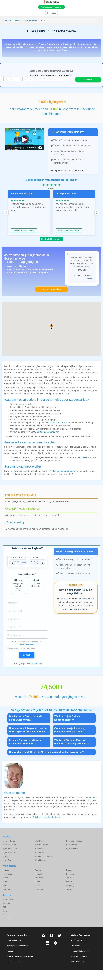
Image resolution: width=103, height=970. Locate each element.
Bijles (16, 20)
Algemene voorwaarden (17, 935)
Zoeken (88, 79)
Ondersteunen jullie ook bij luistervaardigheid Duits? (69, 730)
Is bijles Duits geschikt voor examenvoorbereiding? (25, 742)
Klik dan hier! (36, 663)
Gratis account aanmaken (51, 7)
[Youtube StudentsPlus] (55, 943)
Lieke (84, 457)
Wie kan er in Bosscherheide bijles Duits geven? (25, 718)
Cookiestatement (14, 962)
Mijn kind (18, 585)
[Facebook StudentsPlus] (51, 935)
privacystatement (27, 644)
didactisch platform (56, 423)
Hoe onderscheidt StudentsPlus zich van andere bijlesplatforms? (46, 752)
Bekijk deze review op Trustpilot (24, 230)
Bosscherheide (30, 20)
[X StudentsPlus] (59, 935)
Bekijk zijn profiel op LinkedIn (46, 817)
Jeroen (92, 797)
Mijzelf (35, 583)
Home (8, 20)
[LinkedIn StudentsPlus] (47, 943)
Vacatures (11, 951)
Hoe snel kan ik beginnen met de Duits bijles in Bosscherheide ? (28, 730)
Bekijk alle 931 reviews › (51, 239)
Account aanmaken (51, 289)
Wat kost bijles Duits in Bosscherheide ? (67, 718)
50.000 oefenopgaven (48, 432)
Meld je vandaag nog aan (64, 471)
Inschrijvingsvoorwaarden (17, 946)
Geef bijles (51, 13)
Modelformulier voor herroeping (20, 956)
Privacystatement (14, 940)
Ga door (26, 655)
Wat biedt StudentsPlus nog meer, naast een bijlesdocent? (71, 742)
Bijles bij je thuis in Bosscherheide (23, 269)
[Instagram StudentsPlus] (43, 935)
